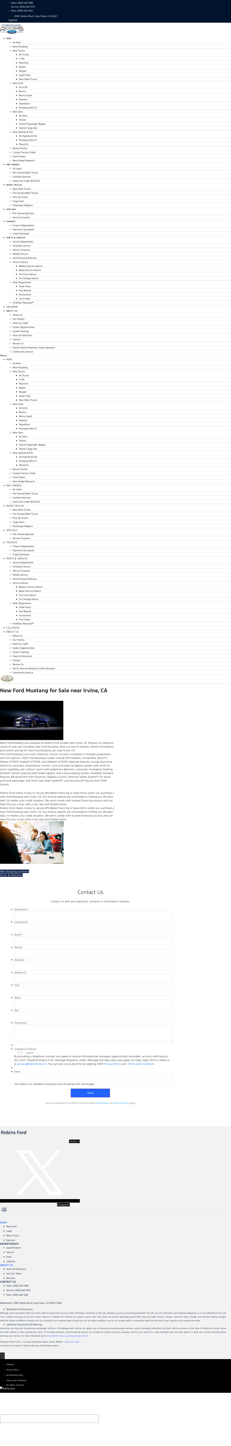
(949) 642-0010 (72, 1342)
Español (12, 20)
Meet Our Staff (20, 323)
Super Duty (25, 75)
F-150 (22, 58)
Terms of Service (121, 1103)
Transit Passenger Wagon (32, 123)
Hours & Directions (22, 335)
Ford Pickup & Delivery (25, 257)
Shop (3, 1222)
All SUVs (23, 87)
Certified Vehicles (22, 176)
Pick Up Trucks (20, 197)
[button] (115, 355)
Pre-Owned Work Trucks (25, 172)
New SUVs (18, 83)
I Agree (29, 1053)
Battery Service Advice (30, 266)
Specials (11, 209)
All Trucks (24, 54)
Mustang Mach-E (28, 107)
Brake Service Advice (30, 270)
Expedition (24, 103)
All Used (17, 168)
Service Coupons (21, 217)
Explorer (23, 99)
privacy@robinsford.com (32, 1064)
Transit (22, 119)
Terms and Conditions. (141, 1064)
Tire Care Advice (27, 274)
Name (17, 1072)
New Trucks (19, 50)
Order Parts (25, 286)
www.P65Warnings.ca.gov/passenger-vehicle (67, 1336)
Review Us (18, 343)
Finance (11, 221)
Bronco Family (20, 148)
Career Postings (21, 331)
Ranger (22, 70)
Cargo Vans (18, 201)
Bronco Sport (25, 95)
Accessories (25, 294)
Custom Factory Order (24, 152)
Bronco (22, 91)
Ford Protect (19, 156)
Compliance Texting (25, 1049)
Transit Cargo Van (28, 127)
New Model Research (24, 160)
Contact (17, 339)
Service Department (23, 241)
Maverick (23, 62)
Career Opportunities (24, 327)
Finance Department (23, 225)
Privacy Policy (112, 1064)
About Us (11, 311)
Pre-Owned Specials (23, 213)
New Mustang (20, 46)
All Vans (23, 115)
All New (17, 42)
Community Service (23, 351)
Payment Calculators (23, 229)
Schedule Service (21, 245)
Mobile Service (20, 253)
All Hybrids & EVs (28, 135)
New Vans (18, 111)
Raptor (22, 66)
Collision (12, 627)
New (8, 38)
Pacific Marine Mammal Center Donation (34, 347)
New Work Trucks (28, 79)
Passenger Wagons (23, 205)
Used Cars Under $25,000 (26, 180)
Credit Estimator (21, 554)
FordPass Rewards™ (23, 302)
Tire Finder (24, 298)
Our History (19, 318)
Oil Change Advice (28, 278)
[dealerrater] (40, 1210)
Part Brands (25, 290)
